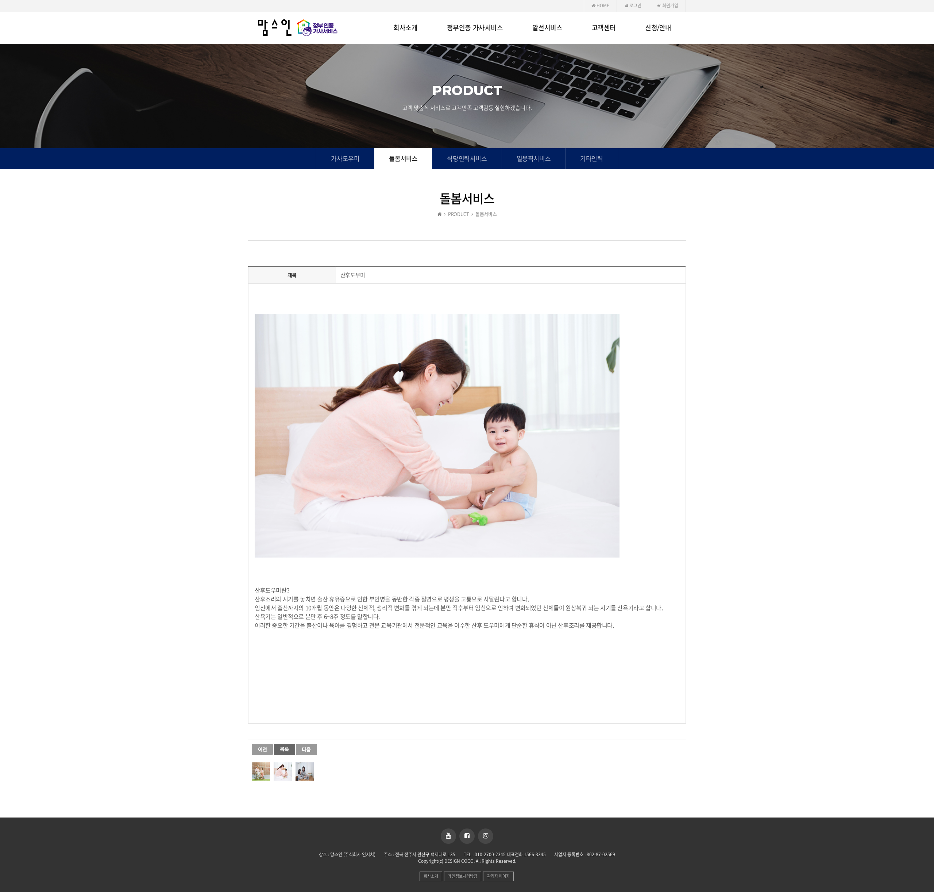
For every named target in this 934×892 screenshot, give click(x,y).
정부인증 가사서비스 (475, 28)
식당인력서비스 (467, 158)
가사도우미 (345, 158)
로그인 (634, 5)
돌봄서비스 (403, 158)
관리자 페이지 (498, 876)
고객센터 (604, 28)
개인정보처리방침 (462, 876)
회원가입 (669, 5)
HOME (602, 5)
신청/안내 (658, 28)
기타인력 (591, 158)
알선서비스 (547, 28)
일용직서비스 (534, 158)
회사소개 (405, 28)
